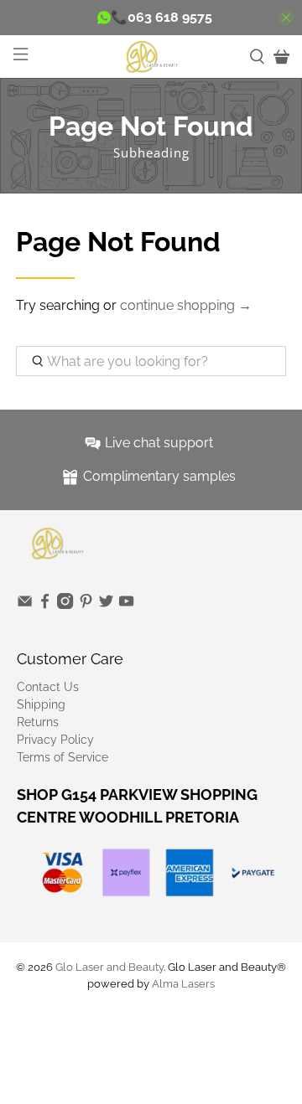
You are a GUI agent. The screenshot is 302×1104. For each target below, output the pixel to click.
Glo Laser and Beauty (109, 966)
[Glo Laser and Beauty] (151, 56)
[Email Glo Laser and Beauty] (25, 604)
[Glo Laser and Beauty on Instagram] (65, 604)
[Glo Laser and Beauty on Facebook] (45, 604)
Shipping (41, 704)
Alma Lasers (183, 983)
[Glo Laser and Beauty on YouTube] (126, 604)
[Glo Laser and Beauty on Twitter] (106, 604)
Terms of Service (62, 757)
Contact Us (48, 687)
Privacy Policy (55, 739)
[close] (286, 17)
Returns (38, 722)
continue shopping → (186, 305)
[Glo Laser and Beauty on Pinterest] (86, 604)
